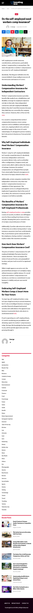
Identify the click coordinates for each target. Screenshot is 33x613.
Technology (5, 492)
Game (3, 404)
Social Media (5, 481)
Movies (4, 450)
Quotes (4, 470)
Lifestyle (4, 433)
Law (16, 14)
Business (4, 373)
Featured (4, 390)
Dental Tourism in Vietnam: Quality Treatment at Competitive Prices (22, 523)
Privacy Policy (16, 603)
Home (3, 413)
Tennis (3, 495)
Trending (4, 501)
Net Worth (4, 456)
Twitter (4, 504)
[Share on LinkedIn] (17, 32)
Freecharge (5, 399)
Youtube (4, 509)
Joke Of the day (6, 424)
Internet (4, 421)
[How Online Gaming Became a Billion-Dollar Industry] (6, 589)
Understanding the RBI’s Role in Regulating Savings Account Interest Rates (21, 578)
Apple (3, 362)
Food (3, 396)
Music (3, 453)
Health (4, 410)
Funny (3, 402)
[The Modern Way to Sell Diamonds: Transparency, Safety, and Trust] (6, 556)
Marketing (4, 441)
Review (4, 475)
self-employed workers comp (15, 212)
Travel (3, 498)
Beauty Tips (5, 368)
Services (4, 478)
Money (3, 444)
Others (4, 461)
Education (4, 382)
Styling (4, 490)
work (26, 174)
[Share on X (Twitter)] (8, 32)
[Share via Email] (26, 32)
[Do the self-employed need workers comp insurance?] (16, 46)
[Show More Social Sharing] (29, 32)
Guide (3, 407)
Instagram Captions (7, 419)
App (3, 359)
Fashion (4, 387)
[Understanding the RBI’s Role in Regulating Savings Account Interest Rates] (6, 578)
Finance (4, 393)
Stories (4, 487)
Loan (3, 436)
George (13, 26)
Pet (3, 464)
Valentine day (5, 507)
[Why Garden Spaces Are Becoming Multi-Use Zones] (6, 534)
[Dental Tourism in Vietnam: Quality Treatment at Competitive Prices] (6, 523)
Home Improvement (7, 416)
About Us (7, 603)
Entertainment (6, 385)
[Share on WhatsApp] (21, 32)
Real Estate (5, 473)
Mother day (5, 447)
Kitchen (4, 427)
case (3, 115)
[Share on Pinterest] (12, 32)
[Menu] (3, 3)
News (3, 458)
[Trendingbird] (16, 3)
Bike (3, 370)
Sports (3, 484)
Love (3, 439)
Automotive (5, 365)
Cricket (4, 379)
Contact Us (25, 603)
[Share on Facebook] (4, 32)
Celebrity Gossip (6, 376)
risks (15, 313)
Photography (5, 467)
